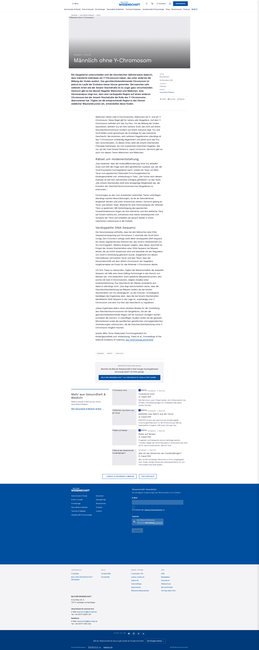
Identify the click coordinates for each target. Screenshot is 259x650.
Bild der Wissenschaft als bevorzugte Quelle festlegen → (129, 377)
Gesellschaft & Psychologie (153, 9)
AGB (163, 574)
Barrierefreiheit (167, 587)
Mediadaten (165, 577)
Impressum (165, 580)
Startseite (74, 15)
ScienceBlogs (136, 584)
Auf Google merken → (155, 641)
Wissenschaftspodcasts (140, 591)
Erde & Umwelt (88, 9)
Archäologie (100, 9)
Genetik (109, 353)
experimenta (136, 587)
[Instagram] (134, 633)
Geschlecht (119, 353)
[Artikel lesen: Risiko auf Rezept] (150, 438)
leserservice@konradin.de (87, 612)
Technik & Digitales (133, 9)
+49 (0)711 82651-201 (82, 614)
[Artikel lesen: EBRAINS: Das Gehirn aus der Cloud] (150, 418)
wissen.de (135, 580)
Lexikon (99, 511)
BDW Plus (195, 9)
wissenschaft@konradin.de (87, 621)
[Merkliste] (169, 3)
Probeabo (75, 574)
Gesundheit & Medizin (115, 9)
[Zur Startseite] (129, 4)
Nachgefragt (101, 500)
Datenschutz (166, 584)
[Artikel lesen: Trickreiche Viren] (150, 398)
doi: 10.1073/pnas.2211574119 (139, 340)
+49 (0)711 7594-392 (82, 624)
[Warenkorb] (152, 3)
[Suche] (146, 3)
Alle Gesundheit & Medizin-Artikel (86, 409)
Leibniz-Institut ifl (137, 577)
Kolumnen (100, 496)
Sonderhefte (106, 574)
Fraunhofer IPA (137, 574)
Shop (168, 9)
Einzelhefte (105, 577)
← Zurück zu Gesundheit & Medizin (119, 476)
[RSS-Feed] (143, 633)
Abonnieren (180, 3)
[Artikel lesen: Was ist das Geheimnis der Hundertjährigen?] (150, 457)
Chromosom (100, 353)
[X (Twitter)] (138, 633)
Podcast (186, 9)
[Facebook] (129, 633)
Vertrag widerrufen (168, 591)
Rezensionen (176, 9)
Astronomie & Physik (72, 9)
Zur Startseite (147, 476)
